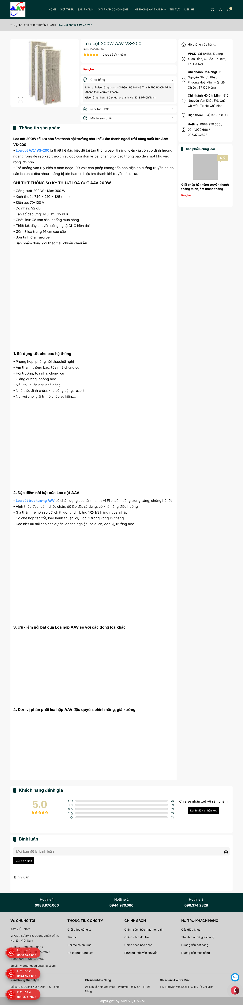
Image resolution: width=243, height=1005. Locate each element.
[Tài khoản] (221, 9)
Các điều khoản (191, 929)
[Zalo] (235, 977)
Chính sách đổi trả (136, 937)
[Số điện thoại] (235, 990)
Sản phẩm (85, 9)
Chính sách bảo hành (138, 945)
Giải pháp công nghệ (113, 9)
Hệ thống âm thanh (148, 9)
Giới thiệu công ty (79, 929)
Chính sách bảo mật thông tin (143, 929)
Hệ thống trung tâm (80, 953)
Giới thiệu (67, 9)
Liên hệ (189, 9)
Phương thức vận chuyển (141, 953)
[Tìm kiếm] (213, 9)
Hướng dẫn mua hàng (195, 953)
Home (52, 9)
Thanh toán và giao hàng (197, 937)
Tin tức (175, 9)
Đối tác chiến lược (79, 945)
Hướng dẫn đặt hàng (194, 945)
